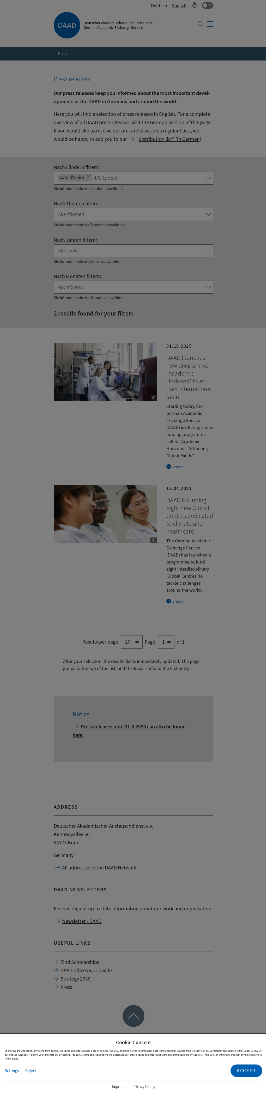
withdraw (224, 1054)
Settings (12, 1070)
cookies (66, 1050)
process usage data (85, 1050)
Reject (30, 1070)
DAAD (37, 1050)
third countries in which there (176, 1050)
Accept (246, 1070)
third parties (51, 1050)
